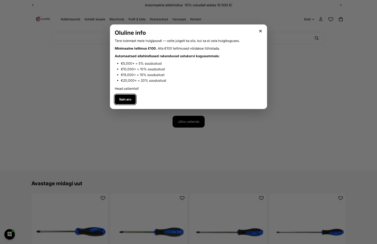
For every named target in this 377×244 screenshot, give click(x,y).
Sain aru (125, 99)
